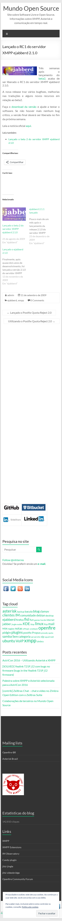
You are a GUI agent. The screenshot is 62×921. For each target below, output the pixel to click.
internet (50, 620)
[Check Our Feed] (20, 586)
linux (39, 623)
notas (18, 628)
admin (10, 295)
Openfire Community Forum (17, 879)
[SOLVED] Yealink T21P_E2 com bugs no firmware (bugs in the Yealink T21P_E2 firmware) (26, 670)
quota (50, 633)
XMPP (5, 840)
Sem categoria (21, 636)
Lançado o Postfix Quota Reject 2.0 (29, 312)
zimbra (40, 641)
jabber (6, 624)
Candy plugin (9, 860)
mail (51, 624)
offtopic (26, 629)
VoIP (20, 641)
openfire (46, 628)
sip (42, 636)
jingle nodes (17, 624)
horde (43, 620)
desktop (50, 615)
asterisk (9, 611)
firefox (20, 619)
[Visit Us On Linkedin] (27, 586)
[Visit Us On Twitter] (13, 586)
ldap (32, 624)
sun (52, 637)
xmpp (21, 300)
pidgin (6, 632)
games (37, 620)
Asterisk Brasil (10, 758)
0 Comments (37, 300)
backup (20, 611)
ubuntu (8, 640)
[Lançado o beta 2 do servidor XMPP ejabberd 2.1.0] (14, 214)
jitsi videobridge (11, 872)
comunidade (28, 615)
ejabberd (12, 300)
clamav (44, 611)
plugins (17, 632)
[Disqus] (31, 371)
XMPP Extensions (11, 847)
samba (7, 636)
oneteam (34, 628)
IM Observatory (10, 853)
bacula (29, 611)
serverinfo (35, 637)
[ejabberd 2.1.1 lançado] (42, 226)
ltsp (46, 624)
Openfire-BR (9, 752)
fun (32, 619)
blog (36, 611)
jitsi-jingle (7, 866)
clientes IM (11, 615)
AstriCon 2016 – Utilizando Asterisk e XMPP (28, 660)
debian (40, 615)
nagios (11, 628)
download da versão (24, 106)
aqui (28, 125)
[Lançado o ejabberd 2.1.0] (15, 266)
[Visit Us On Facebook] (5, 586)
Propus (36, 632)
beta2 (42, 78)
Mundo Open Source (31, 8)
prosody (44, 633)
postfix (27, 632)
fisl (26, 619)
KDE (26, 623)
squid (47, 637)
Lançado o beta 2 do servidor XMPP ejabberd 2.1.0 (13, 229)
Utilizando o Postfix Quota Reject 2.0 (31, 321)
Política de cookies (30, 907)
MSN (4, 628)
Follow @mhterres (13, 560)
